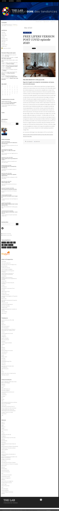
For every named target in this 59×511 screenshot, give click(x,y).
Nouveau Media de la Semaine (7, 350)
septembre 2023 (4, 40)
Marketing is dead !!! (5, 374)
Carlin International (4, 327)
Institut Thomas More (5, 485)
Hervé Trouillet (4, 102)
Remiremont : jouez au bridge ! (7, 57)
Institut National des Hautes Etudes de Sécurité (8, 444)
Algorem (2, 321)
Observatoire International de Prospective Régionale (9, 301)
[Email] (2, 228)
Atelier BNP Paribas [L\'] (5, 388)
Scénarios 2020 (4, 307)
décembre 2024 (4, 38)
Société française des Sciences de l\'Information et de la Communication (8, 410)
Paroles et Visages (10, 63)
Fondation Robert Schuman (6, 482)
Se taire (2, 67)
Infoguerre (3, 479)
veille (11, 242)
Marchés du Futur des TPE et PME (7, 320)
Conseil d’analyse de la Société (7, 333)
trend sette (15, 247)
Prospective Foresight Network (7, 304)
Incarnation (8, 67)
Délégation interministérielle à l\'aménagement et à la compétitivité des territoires (9, 278)
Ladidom (3, 344)
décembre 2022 (4, 44)
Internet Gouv (3, 405)
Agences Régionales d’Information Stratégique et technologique (9, 382)
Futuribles (3, 289)
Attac (2, 473)
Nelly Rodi (3, 349)
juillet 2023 (3, 41)
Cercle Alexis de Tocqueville (6, 474)
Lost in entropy (4, 311)
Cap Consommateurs (5, 326)
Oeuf (2, 487)
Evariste (2, 399)
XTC (2, 370)
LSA (2, 345)
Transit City (3, 364)
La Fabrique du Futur (5, 294)
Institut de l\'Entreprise (5, 471)
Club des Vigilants (4, 449)
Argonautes (3, 324)
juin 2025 (3, 37)
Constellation (3, 275)
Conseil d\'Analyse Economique (7, 491)
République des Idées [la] (6, 434)
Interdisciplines (4, 468)
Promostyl (3, 358)
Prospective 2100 (4, 302)
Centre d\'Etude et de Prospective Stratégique (7, 271)
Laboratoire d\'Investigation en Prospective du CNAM (9, 297)
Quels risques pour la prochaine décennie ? (8, 103)
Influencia (3, 347)
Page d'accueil (46, 21)
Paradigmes (3, 436)
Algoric (2, 425)
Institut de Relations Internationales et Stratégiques (8, 455)
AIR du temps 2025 (5, 182)
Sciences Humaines (5, 490)
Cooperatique (4, 394)
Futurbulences (4, 286)
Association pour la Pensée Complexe (8, 462)
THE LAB (17, 10)
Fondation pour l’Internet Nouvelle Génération (7, 283)
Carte (2, 112)
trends (8, 242)
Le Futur (2, 285)
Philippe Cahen (4, 356)
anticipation (11, 244)
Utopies (2, 428)
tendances (9, 247)
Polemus (3, 493)
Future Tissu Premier (5, 339)
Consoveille (3, 335)
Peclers (2, 355)
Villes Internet (3, 413)
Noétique (3, 439)
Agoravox (3, 423)
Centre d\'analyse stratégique (6, 269)
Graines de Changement (5, 478)
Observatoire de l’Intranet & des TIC (8, 406)
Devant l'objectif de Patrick (11, 66)
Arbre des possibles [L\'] (5, 263)
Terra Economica (4, 429)
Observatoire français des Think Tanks (8, 437)
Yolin (2, 415)
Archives (11, 1)
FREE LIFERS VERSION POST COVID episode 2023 (39, 40)
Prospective (4, 247)
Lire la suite (15, 25)
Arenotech (3, 385)
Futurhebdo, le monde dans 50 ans (8, 288)
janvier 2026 (3, 33)
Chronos (3, 331)
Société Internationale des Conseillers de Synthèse (9, 310)
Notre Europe (4, 465)
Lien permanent (30, 141)
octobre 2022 (4, 46)
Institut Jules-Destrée (5, 470)
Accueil (4, 1)
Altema (2, 323)
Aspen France (3, 460)
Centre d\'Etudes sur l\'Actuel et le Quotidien (9, 464)
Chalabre (4, 70)
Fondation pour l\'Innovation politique (8, 448)
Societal (2, 433)
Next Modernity (4, 440)
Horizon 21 (3, 452)
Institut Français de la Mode (6, 342)
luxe (2, 244)
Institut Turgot (4, 484)
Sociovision (3, 359)
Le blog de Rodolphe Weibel (11, 76)
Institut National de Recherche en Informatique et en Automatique (9, 403)
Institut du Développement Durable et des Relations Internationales (9, 457)
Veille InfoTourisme (4, 368)
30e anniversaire (4, 78)
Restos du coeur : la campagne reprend (9, 69)
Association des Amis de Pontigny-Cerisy (8, 264)
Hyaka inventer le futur (5, 291)
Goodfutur (3, 341)
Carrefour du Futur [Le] (5, 267)
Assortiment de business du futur (9, 189)
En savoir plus (48, 510)
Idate (2, 400)
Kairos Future (3, 313)
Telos (2, 431)
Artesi (2, 387)
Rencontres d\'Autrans (5, 306)
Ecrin (2, 397)
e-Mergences (3, 336)
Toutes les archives (7, 48)
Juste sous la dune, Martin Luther (8, 60)
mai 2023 (3, 43)
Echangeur (3, 396)
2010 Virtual (3, 261)
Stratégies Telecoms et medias (7, 412)
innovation (4, 242)
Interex (2, 371)
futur (14, 242)
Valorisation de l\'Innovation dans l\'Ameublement (7, 367)
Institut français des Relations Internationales (9, 446)
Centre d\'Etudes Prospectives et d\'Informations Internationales (7, 274)
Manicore (3, 467)
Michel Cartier (4, 298)
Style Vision (3, 362)
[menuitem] (4, 1)
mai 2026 (3, 32)
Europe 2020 (3, 281)
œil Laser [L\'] (3, 353)
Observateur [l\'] (4, 352)
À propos (18, 1)
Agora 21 (3, 422)
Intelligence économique (5, 459)
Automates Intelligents (5, 390)
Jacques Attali (3, 293)
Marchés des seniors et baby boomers (8, 373)
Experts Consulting (4, 338)
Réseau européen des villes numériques (8, 408)
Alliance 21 (3, 426)
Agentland (3, 384)
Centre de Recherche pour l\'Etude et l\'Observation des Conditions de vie (8, 330)
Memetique (3, 442)
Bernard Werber (4, 266)
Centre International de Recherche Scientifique (7, 392)
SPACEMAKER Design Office (6, 361)
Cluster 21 (3, 451)
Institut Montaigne (4, 488)
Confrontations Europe (5, 476)
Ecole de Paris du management (7, 481)
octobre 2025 (4, 35)
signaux (5, 244)
